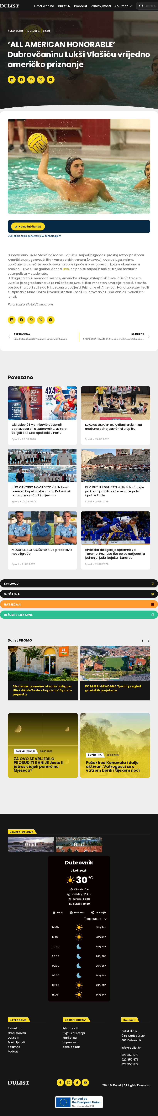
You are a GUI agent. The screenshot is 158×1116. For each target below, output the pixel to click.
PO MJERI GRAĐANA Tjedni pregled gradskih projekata (41, 688)
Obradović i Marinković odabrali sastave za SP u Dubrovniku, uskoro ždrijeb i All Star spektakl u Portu (39, 428)
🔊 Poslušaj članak (28, 226)
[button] (12, 80)
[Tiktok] (77, 1082)
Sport (46, 31)
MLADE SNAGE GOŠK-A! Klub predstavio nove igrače (42, 552)
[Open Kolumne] (130, 6)
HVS (65, 269)
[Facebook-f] (60, 1082)
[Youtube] (85, 1082)
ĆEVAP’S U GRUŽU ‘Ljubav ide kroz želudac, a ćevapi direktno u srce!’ (113, 688)
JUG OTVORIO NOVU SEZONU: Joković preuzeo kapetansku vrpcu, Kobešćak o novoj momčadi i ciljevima (41, 491)
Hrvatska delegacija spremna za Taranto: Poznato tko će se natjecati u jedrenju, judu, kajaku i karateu (115, 554)
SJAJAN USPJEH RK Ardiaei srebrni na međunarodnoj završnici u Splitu (113, 426)
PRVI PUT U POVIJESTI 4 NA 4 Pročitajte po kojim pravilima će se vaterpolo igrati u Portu (114, 491)
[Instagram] (68, 1082)
